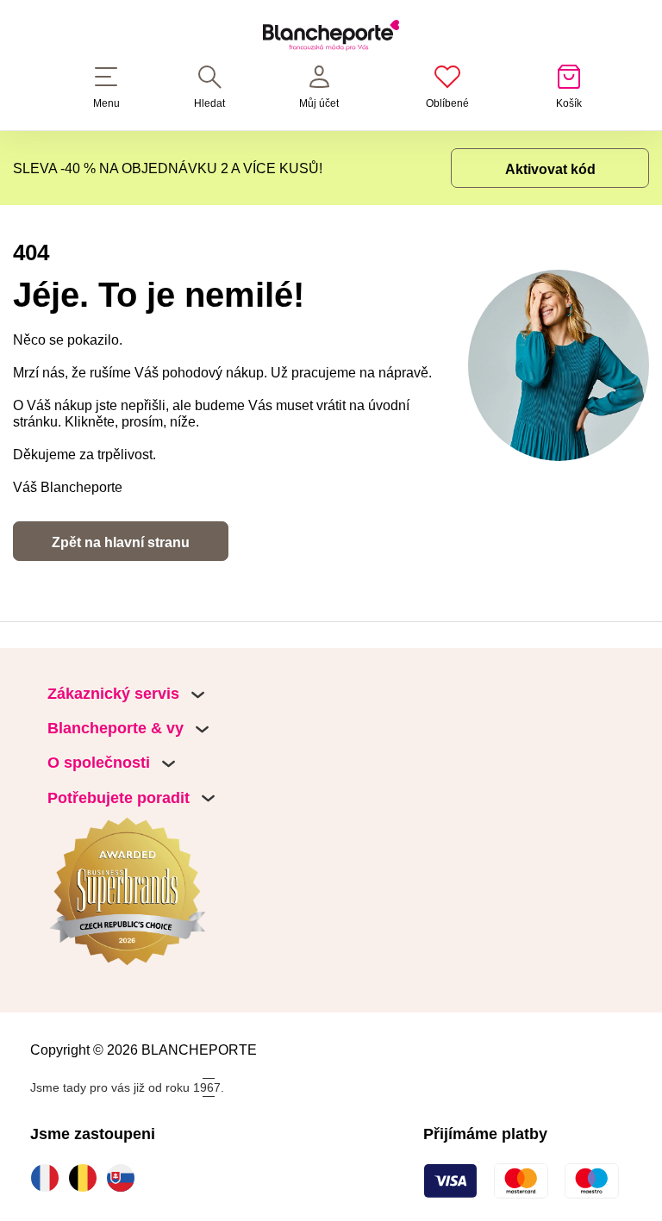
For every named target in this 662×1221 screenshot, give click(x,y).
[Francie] (49, 1178)
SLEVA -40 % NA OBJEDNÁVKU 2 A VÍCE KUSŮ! (167, 168)
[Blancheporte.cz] (331, 38)
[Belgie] (87, 1178)
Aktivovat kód (550, 169)
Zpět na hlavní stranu (121, 542)
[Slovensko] (125, 1178)
